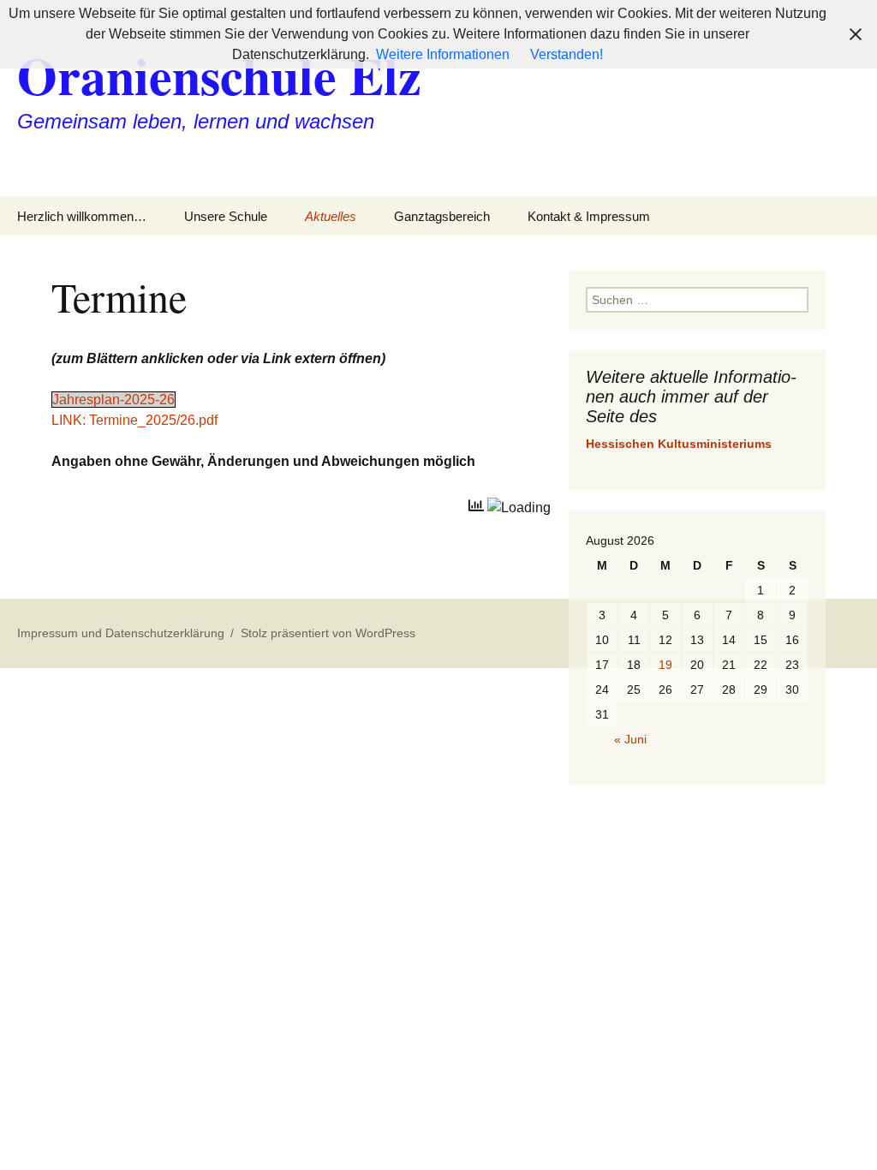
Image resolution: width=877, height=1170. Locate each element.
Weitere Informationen (443, 54)
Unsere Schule (225, 216)
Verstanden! (566, 54)
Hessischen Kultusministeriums (679, 444)
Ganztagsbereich (442, 216)
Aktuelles (330, 216)
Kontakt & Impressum (589, 216)
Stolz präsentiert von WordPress (328, 633)
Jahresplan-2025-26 (113, 399)
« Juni (630, 739)
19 (665, 665)
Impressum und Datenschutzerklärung (120, 633)
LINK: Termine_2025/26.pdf (134, 420)
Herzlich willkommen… (81, 216)
